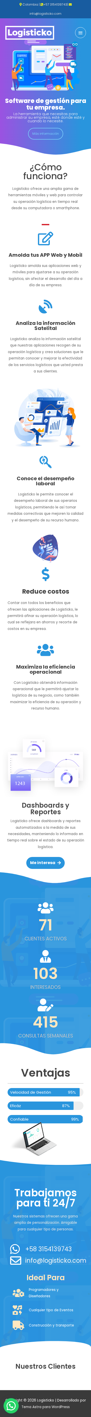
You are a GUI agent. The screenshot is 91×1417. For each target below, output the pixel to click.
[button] (45, 134)
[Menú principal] (80, 32)
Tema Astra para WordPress (45, 1407)
